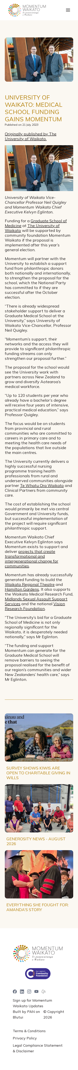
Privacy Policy (25, 1038)
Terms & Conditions (29, 1031)
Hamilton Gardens (22, 589)
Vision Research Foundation (35, 606)
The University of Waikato (32, 228)
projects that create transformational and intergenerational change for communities (31, 558)
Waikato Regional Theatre (30, 584)
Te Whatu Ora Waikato (42, 485)
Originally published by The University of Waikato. (30, 136)
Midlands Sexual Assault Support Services (36, 601)
